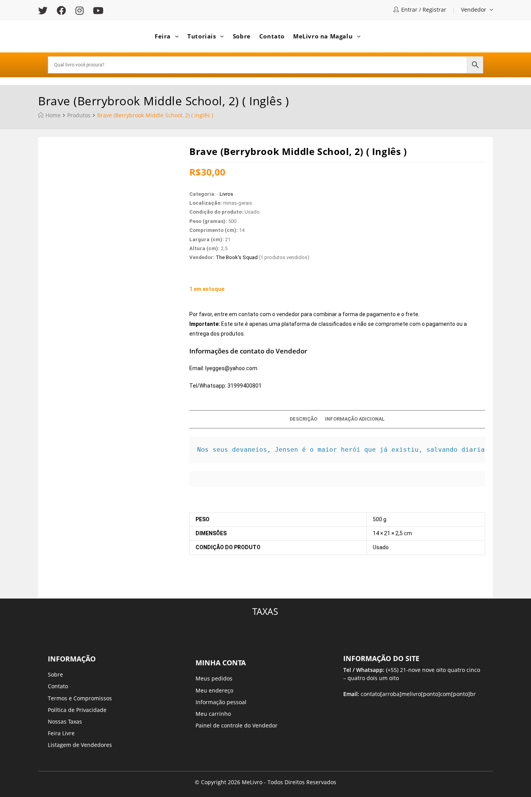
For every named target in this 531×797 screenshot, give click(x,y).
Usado (381, 547)
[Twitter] (45, 10)
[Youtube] (98, 10)
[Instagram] (79, 10)
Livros (226, 194)
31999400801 (244, 386)
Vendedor (474, 9)
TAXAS (265, 611)
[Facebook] (61, 10)
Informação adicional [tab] (355, 419)
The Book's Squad (237, 257)
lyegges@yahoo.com (231, 368)
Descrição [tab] (303, 419)
